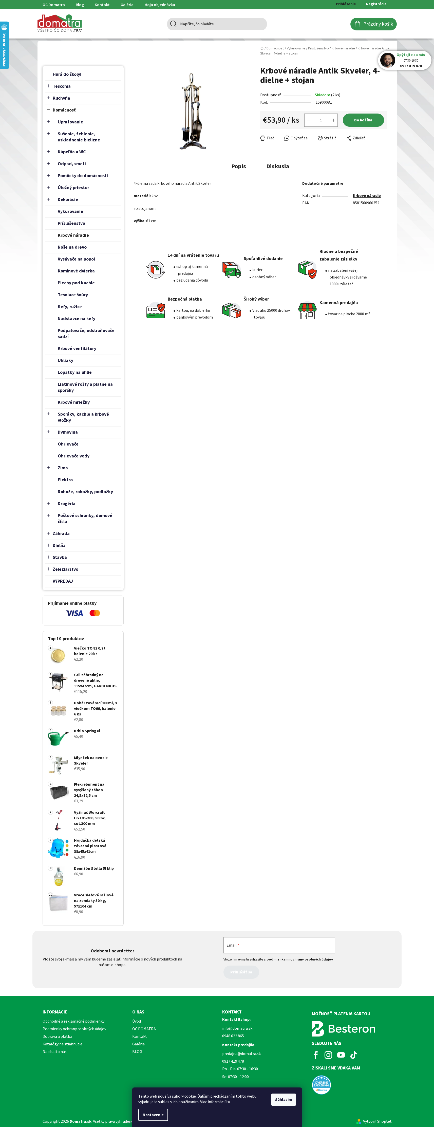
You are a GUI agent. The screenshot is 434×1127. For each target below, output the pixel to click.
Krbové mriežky (74, 402)
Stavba (60, 557)
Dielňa (59, 545)
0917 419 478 (411, 66)
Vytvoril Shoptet (377, 1121)
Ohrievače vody (73, 456)
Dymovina (68, 432)
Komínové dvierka (76, 271)
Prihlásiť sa (241, 972)
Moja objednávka (159, 5)
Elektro (65, 480)
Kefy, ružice (70, 307)
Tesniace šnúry (73, 295)
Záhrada (61, 533)
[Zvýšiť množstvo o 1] (333, 120)
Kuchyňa (61, 98)
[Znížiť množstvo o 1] (308, 120)
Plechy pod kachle (76, 283)
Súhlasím (283, 1099)
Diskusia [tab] (277, 166)
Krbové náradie (73, 235)
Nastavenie (153, 1115)
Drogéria (67, 504)
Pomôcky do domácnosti (83, 176)
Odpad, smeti (72, 164)
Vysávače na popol (76, 259)
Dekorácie (68, 199)
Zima (63, 468)
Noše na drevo (72, 247)
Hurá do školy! (67, 74)
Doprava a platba (57, 1036)
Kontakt (102, 5)
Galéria (127, 5)
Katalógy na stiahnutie (62, 1044)
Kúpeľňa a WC (72, 152)
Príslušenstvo (71, 223)
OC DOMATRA (144, 1029)
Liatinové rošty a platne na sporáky (85, 387)
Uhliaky (65, 360)
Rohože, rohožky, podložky (85, 492)
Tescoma (62, 86)
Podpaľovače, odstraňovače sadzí (86, 333)
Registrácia (376, 4)
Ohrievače (68, 444)
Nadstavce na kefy (76, 319)
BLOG (137, 1052)
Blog (80, 5)
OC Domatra (54, 5)
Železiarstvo (65, 569)
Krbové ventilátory (77, 348)
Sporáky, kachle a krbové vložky (83, 417)
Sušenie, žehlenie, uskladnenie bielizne (79, 137)
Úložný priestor (73, 187)
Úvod (136, 1021)
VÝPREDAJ (63, 581)
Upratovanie (70, 122)
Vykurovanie (70, 211)
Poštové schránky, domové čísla (85, 518)
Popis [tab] (238, 166)
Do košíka (363, 120)
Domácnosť (64, 110)
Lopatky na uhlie (75, 372)
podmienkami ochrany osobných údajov (300, 959)
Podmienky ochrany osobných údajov (74, 1029)
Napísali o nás (55, 1052)
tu (228, 1102)
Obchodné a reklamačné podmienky (73, 1021)
